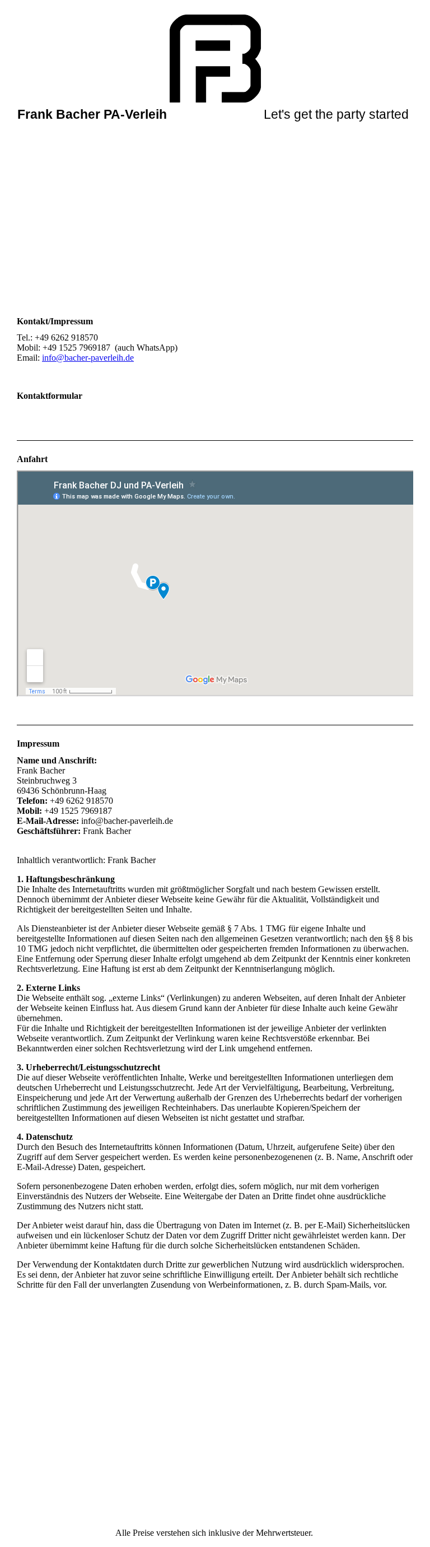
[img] (215, 56)
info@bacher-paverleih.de (88, 357)
